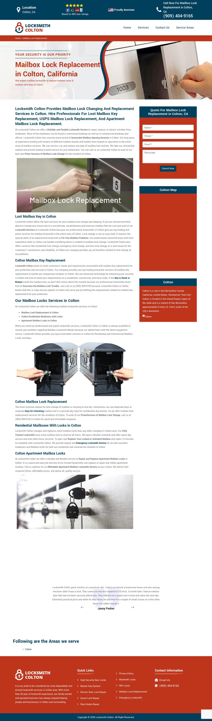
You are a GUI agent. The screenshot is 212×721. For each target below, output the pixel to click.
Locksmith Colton (105, 717)
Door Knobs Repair (89, 704)
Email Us (164, 680)
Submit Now (168, 168)
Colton (28, 649)
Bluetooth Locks (127, 679)
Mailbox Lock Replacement (35, 38)
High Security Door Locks (93, 680)
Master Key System (90, 686)
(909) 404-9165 (178, 16)
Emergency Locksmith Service (91, 443)
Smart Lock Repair (89, 698)
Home (127, 28)
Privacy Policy (126, 673)
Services (143, 28)
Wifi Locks (124, 685)
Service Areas (185, 28)
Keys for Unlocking (34, 411)
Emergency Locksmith (130, 697)
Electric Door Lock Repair (93, 692)
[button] (133, 608)
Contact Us (162, 28)
